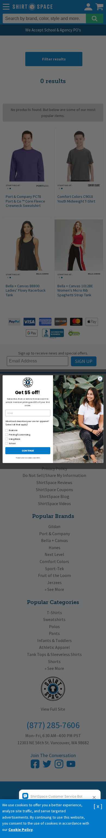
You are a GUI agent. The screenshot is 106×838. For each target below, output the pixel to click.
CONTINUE (28, 450)
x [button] (98, 805)
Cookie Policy (20, 829)
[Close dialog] (100, 378)
